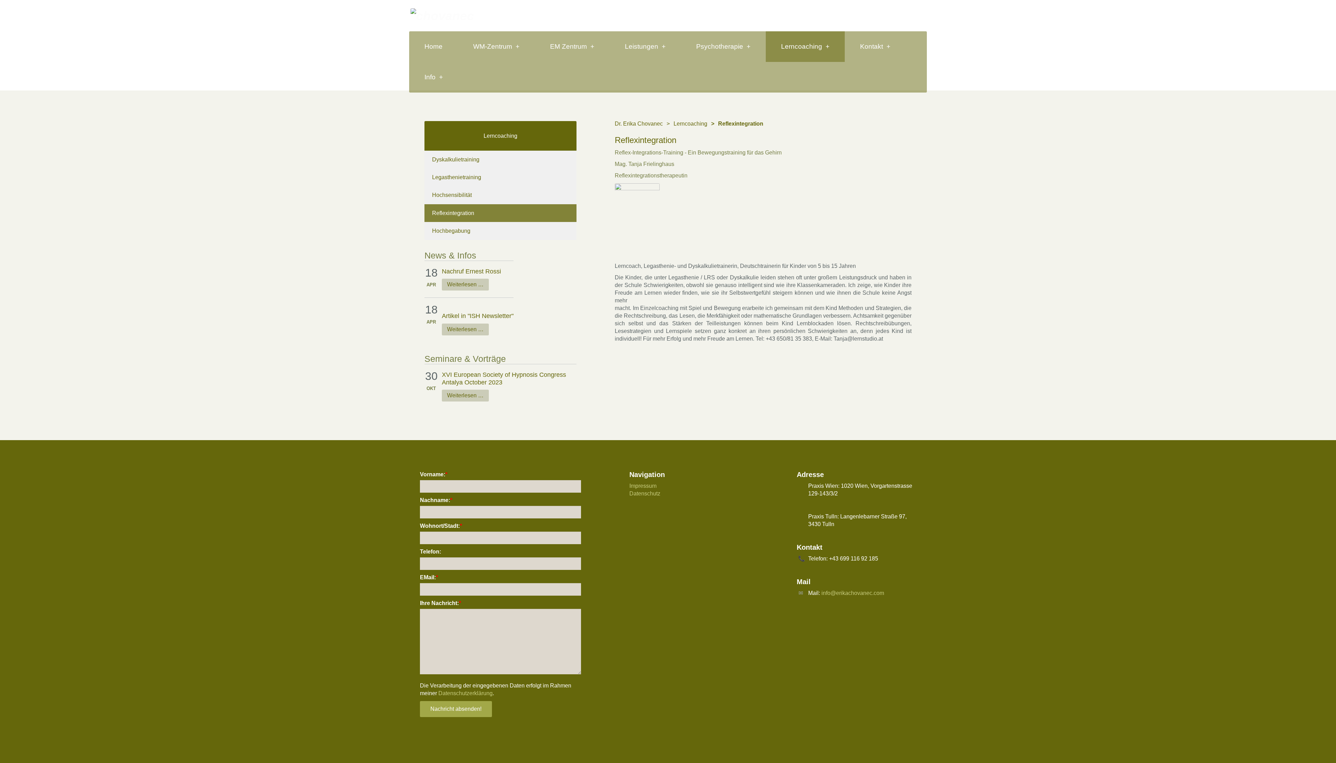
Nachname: (436, 500)
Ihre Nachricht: (440, 603)
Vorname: (433, 474)
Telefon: (430, 552)
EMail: (429, 577)
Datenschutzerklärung (465, 693)
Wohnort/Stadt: (441, 526)
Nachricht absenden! (456, 709)
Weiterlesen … (465, 284)
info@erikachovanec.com (852, 593)
